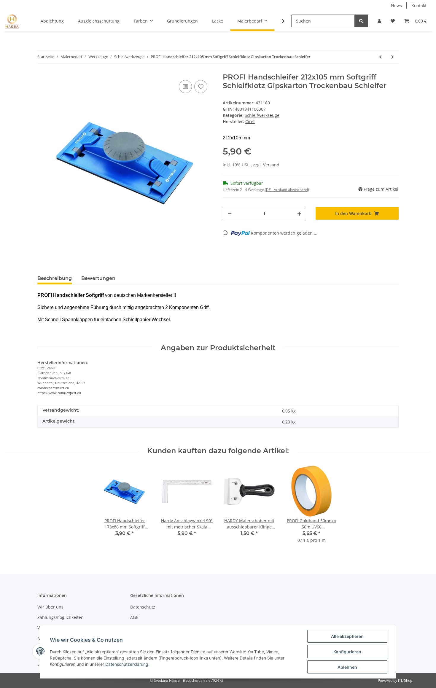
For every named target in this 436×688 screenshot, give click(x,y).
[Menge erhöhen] (299, 213)
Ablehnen (347, 667)
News (396, 5)
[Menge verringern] (229, 213)
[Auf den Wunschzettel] (200, 86)
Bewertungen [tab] (98, 278)
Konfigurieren (347, 651)
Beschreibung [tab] (54, 278)
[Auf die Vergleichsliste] (185, 86)
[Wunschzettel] (393, 21)
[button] (379, 21)
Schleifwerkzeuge (262, 115)
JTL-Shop (405, 680)
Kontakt (419, 5)
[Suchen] (361, 21)
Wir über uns (50, 607)
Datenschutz (142, 607)
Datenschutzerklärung (126, 664)
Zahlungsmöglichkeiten (60, 617)
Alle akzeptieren (347, 636)
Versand (271, 165)
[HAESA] (12, 21)
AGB (134, 617)
